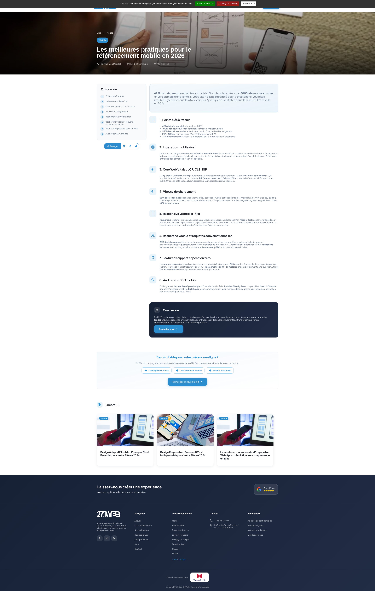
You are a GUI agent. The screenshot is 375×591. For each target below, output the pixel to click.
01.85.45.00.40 (221, 520)
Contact (138, 549)
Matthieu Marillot (112, 63)
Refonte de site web (222, 370)
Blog (136, 544)
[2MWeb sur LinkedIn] (114, 538)
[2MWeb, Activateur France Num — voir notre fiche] (199, 577)
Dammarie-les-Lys (180, 530)
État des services (255, 535)
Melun (174, 521)
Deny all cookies (229, 3)
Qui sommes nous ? (143, 525)
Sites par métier (141, 539)
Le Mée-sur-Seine (180, 535)
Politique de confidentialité (260, 521)
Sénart (175, 553)
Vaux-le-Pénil (178, 525)
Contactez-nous (167, 329)
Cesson (175, 549)
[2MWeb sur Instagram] (107, 538)
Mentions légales (255, 525)
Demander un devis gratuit (186, 382)
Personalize (248, 3)
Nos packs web (141, 535)
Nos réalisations (141, 530)
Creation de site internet (191, 370)
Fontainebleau (178, 544)
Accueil (137, 521)
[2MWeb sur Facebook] (100, 538)
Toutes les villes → (180, 559)
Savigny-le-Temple (180, 539)
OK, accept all (206, 3)
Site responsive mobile (158, 370)
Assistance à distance (257, 530)
